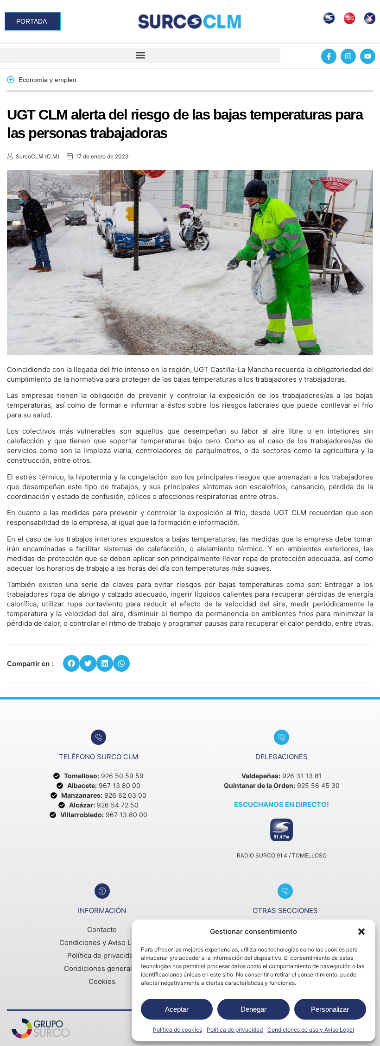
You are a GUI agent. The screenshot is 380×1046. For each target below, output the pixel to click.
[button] (361, 931)
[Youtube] (367, 56)
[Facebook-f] (328, 56)
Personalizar (330, 1009)
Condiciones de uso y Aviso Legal (310, 1029)
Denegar (253, 1009)
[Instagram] (348, 56)
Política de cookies (177, 1029)
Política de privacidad (235, 1029)
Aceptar (177, 1009)
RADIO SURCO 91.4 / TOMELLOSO (282, 855)
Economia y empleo (47, 79)
